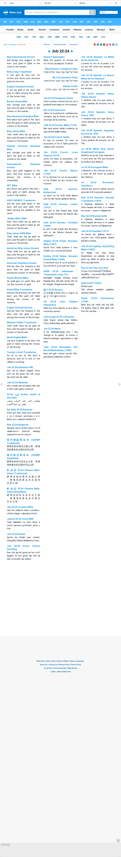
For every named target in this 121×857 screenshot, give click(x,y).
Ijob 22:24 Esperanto (55, 110)
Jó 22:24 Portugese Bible (94, 167)
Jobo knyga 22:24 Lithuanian (59, 316)
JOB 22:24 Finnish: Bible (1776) (60, 125)
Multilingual (13, 44)
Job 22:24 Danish (16, 534)
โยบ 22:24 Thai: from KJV (94, 268)
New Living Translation (19, 71)
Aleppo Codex (70, 86)
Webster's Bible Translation (22, 322)
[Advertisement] (60, 618)
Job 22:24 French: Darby (57, 137)
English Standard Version (20, 86)
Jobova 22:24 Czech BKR (20, 519)
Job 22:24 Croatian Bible (20, 507)
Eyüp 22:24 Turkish (91, 283)
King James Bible (16, 131)
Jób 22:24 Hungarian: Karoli (58, 98)
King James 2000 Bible (19, 233)
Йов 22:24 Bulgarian (17, 424)
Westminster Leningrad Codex (61, 69)
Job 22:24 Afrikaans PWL (20, 367)
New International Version (21, 57)
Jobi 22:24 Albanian (17, 382)
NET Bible (12, 185)
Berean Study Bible (17, 101)
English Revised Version (19, 307)
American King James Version (23, 248)
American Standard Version (22, 263)
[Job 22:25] (117, 391)
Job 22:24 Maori (52, 328)
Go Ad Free (5, 845)
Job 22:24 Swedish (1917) (95, 231)
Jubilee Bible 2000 (17, 218)
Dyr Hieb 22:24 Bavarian (19, 409)
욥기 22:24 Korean (53, 289)
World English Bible (17, 337)
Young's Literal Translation (21, 352)
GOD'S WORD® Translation (21, 200)
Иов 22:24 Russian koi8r (94, 216)
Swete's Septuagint (54, 57)
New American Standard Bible (23, 116)
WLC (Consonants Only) (65, 77)
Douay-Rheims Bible (17, 278)
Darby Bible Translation (19, 289)
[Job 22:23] (3, 391)
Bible (5, 44)
